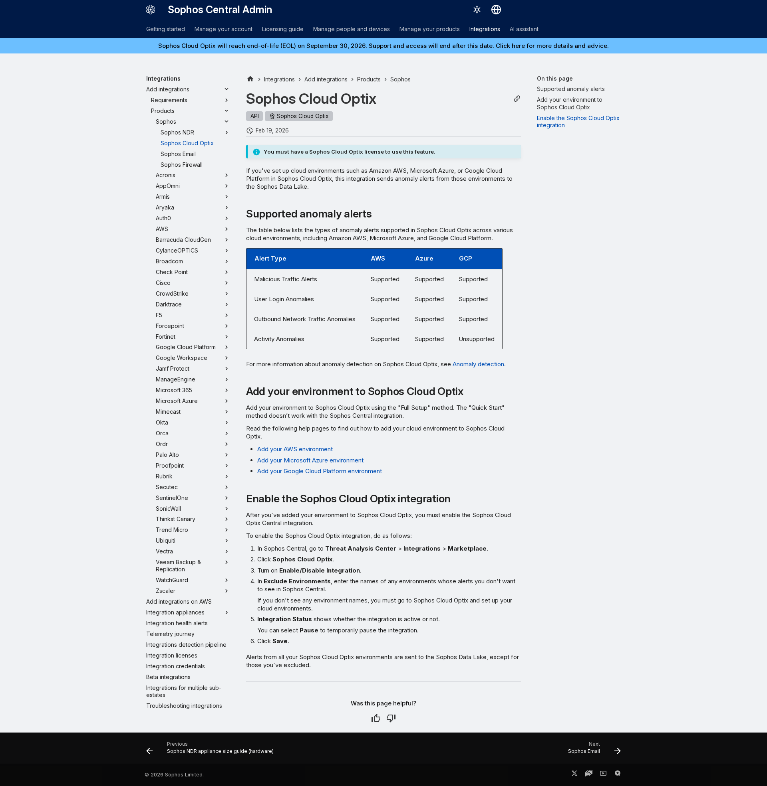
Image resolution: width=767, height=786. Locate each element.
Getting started (165, 29)
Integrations (484, 29)
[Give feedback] (617, 774)
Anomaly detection (478, 364)
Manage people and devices (351, 29)
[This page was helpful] (376, 718)
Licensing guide (283, 29)
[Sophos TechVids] (603, 774)
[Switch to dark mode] (477, 10)
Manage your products (429, 29)
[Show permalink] (517, 99)
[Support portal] (588, 774)
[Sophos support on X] (574, 774)
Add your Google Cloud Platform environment (319, 471)
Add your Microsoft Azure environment (310, 460)
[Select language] (496, 10)
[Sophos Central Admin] (150, 10)
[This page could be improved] (391, 718)
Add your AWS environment (295, 449)
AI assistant (524, 29)
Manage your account (223, 29)
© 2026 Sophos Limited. (174, 775)
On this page (555, 78)
